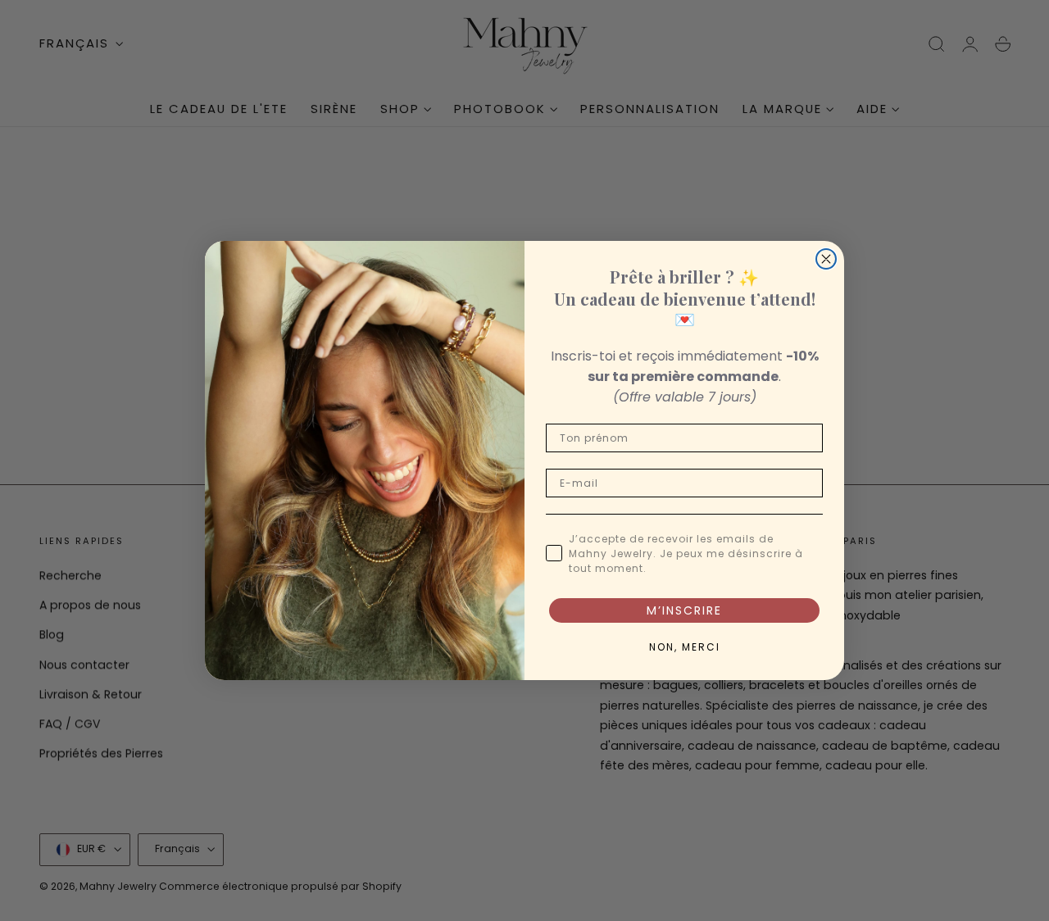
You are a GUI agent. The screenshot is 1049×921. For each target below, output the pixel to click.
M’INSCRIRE (684, 610)
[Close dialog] (826, 259)
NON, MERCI (684, 647)
